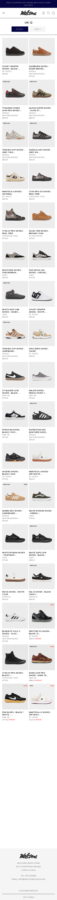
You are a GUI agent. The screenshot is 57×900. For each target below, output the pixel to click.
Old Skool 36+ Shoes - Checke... (38, 271)
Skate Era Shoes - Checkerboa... (12, 271)
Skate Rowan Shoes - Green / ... (40, 512)
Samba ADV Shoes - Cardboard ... (12, 512)
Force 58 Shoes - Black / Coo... (11, 431)
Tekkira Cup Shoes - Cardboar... (13, 350)
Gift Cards (28, 897)
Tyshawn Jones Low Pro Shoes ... (11, 109)
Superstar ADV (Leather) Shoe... (38, 431)
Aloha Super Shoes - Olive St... (40, 109)
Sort (36, 29)
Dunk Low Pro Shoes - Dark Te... (38, 674)
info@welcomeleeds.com (31, 879)
